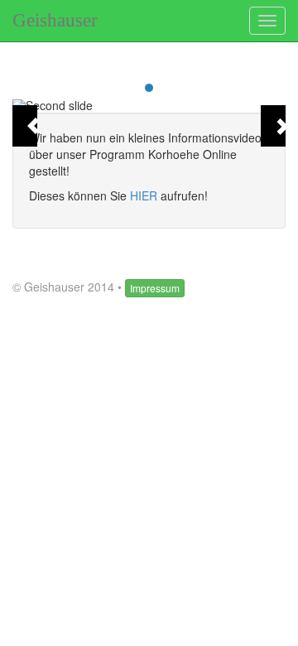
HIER (143, 195)
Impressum (155, 288)
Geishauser (55, 20)
